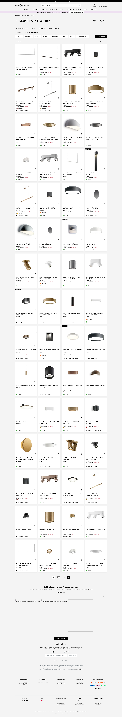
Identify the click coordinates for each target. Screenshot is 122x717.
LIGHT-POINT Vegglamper (38, 28)
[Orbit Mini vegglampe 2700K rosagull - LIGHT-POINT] (26, 343)
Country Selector (61, 705)
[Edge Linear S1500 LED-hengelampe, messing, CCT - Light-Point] (96, 487)
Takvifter (44, 9)
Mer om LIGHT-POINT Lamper (31, 32)
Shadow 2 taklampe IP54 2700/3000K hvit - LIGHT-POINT (95, 243)
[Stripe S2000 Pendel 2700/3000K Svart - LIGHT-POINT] (49, 60)
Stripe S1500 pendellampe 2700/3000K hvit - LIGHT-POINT (72, 173)
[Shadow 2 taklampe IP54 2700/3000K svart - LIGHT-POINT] (96, 343)
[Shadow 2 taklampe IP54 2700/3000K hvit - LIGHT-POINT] (96, 235)
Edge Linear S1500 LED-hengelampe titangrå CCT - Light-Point (48, 102)
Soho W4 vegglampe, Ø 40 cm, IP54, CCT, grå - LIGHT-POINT (95, 207)
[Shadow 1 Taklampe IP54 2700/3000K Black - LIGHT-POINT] (73, 200)
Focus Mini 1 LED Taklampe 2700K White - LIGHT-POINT (48, 277)
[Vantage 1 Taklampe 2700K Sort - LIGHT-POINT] (26, 522)
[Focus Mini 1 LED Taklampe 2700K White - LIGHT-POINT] (49, 271)
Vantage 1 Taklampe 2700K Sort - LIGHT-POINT (24, 530)
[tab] (19, 36)
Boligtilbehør (98, 704)
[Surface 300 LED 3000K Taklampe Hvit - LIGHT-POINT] (73, 343)
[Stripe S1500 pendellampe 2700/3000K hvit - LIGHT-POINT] (73, 165)
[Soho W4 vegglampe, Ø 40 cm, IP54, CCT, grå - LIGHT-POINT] (96, 200)
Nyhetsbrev (80, 682)
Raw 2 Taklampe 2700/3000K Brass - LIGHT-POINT (72, 458)
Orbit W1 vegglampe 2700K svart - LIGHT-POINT (25, 314)
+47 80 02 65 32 (24, 682)
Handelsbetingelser (61, 703)
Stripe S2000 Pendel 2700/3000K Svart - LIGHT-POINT (49, 68)
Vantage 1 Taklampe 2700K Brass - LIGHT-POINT (71, 530)
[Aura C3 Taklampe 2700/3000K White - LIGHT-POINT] (96, 522)
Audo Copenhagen (98, 700)
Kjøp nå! (66, 12)
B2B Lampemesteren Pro (79, 704)
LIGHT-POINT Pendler (22, 28)
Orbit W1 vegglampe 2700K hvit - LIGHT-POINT (71, 564)
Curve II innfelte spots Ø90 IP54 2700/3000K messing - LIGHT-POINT (48, 138)
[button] (35, 64)
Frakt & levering (61, 682)
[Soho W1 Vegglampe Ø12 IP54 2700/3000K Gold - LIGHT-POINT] (26, 451)
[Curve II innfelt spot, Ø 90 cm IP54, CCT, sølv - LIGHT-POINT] (96, 130)
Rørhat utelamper (53, 28)
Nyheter (78, 9)
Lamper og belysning (19, 15)
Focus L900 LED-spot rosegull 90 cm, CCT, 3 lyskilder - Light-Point (25, 102)
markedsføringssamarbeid (79, 705)
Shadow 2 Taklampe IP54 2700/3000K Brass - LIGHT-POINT (95, 102)
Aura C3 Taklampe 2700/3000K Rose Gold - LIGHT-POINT (48, 494)
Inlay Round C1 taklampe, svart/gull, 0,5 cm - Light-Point (72, 494)
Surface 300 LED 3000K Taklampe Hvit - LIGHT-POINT (72, 350)
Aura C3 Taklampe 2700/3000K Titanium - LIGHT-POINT (47, 173)
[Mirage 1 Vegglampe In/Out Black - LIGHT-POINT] (26, 487)
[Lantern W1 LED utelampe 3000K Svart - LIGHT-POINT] (49, 343)
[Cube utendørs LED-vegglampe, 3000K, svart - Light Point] (96, 60)
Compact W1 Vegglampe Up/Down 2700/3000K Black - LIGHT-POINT (48, 207)
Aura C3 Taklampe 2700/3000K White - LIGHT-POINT (96, 530)
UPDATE (77, 12)
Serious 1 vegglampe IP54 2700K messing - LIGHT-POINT (47, 564)
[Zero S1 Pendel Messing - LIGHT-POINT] (26, 379)
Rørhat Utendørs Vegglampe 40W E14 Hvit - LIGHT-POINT (72, 138)
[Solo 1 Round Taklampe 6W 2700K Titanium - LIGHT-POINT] (73, 271)
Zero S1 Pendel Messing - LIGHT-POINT (26, 385)
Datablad (20, 108)
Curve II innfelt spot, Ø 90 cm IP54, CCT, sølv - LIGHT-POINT (94, 138)
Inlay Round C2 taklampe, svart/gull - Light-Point (25, 422)
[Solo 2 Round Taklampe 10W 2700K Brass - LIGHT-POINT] (49, 522)
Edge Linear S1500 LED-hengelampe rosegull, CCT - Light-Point (25, 207)
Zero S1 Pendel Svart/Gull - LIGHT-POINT (71, 314)
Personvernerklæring (61, 704)
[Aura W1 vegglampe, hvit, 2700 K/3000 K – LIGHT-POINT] (49, 415)
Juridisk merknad (61, 701)
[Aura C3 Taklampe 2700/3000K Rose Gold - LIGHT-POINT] (49, 487)
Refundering (61, 684)
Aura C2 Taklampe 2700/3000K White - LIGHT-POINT (96, 277)
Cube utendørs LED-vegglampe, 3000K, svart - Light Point (95, 68)
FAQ (24, 684)
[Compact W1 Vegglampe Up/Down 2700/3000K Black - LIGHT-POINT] (49, 200)
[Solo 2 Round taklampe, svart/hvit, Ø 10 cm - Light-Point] (49, 379)
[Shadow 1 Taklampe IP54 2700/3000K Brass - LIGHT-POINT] (49, 307)
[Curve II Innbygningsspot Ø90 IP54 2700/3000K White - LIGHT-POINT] (96, 556)
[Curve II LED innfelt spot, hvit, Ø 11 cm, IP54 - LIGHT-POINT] (49, 451)
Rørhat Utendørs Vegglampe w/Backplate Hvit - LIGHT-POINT (71, 243)
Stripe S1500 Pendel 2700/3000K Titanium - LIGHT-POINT (24, 564)
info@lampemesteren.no (23, 683)
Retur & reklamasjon (61, 683)
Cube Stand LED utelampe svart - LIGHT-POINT (94, 173)
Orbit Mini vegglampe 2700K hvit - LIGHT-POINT (25, 173)
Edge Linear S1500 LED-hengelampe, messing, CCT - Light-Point (95, 494)
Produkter (19, 32)
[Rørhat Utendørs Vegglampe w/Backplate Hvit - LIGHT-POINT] (73, 235)
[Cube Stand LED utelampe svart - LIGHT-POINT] (96, 165)
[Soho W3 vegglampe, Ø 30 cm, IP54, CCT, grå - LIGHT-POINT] (49, 235)
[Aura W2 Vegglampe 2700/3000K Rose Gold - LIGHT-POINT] (26, 130)
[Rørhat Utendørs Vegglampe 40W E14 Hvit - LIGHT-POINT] (73, 130)
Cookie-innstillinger (79, 701)
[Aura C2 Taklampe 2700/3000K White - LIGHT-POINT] (96, 271)
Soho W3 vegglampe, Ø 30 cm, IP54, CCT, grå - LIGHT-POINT (48, 243)
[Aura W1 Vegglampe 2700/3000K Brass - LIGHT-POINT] (73, 415)
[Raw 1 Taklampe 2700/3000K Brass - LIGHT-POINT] (26, 271)
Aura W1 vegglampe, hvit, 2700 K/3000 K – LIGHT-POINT (49, 422)
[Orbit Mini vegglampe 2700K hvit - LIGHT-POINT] (26, 165)
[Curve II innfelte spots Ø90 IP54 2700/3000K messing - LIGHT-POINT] (49, 130)
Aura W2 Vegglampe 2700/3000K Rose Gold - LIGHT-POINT (26, 138)
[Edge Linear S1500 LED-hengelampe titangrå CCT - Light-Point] (49, 95)
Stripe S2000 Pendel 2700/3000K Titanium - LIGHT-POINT (24, 68)
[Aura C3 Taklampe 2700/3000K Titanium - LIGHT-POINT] (49, 165)
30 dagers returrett (79, 683)
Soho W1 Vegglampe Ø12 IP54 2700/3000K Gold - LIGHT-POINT (24, 458)
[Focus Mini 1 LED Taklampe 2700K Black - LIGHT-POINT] (96, 451)
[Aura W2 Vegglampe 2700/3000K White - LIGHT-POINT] (96, 307)
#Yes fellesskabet (79, 700)
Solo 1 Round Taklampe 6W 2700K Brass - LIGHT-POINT (71, 102)
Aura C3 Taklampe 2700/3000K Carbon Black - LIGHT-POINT (72, 68)
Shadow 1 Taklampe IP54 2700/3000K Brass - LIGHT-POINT (49, 314)
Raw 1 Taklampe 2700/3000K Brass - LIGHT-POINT (25, 277)
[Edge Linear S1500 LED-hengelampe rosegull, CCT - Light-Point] (26, 200)
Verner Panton (98, 701)
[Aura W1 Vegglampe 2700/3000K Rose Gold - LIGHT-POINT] (73, 379)
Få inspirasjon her (60, 638)
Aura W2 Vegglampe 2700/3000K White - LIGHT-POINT (94, 314)
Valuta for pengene (98, 703)
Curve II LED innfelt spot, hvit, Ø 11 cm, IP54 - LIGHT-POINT (49, 458)
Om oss (61, 700)
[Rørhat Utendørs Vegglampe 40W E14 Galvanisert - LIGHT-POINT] (26, 235)
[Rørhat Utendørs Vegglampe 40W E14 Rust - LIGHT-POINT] (96, 379)
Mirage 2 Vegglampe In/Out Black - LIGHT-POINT (94, 422)
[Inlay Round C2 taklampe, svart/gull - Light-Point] (26, 415)
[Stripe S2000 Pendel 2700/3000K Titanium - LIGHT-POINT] (26, 60)
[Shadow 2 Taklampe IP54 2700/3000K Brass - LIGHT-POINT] (96, 95)
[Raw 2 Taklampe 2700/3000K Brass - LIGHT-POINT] (73, 451)
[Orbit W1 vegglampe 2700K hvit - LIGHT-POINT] (73, 556)
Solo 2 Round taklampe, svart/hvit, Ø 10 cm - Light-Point (48, 386)
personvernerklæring (79, 669)
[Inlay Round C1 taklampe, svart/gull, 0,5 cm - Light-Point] (73, 487)
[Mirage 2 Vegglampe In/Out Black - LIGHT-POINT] (96, 415)
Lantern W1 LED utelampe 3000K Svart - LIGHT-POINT (49, 350)
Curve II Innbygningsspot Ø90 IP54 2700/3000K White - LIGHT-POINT (94, 564)
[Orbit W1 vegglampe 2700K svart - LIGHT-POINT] (26, 307)
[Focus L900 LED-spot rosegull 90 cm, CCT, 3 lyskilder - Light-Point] (26, 95)
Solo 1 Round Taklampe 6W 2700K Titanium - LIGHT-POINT (71, 277)
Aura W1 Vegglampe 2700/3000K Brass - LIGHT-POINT (72, 422)
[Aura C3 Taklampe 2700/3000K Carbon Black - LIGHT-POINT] (73, 60)
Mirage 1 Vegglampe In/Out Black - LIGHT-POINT (25, 494)
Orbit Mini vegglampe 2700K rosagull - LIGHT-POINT (26, 350)
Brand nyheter (79, 703)
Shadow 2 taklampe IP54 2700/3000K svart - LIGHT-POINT (95, 350)
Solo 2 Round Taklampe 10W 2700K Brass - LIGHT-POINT (48, 530)
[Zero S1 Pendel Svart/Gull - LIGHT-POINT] (73, 307)
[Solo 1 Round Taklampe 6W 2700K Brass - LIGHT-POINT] (73, 95)
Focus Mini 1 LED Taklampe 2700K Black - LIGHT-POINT (94, 458)
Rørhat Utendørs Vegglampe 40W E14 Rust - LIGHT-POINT (95, 386)
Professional (94, 9)
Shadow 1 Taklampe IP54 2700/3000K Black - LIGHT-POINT (72, 207)
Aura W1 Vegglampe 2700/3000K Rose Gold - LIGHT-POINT (72, 386)
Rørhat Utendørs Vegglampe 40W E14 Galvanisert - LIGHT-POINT (25, 243)
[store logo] (22, 5)
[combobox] (61, 5)
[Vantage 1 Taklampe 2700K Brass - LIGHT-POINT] (73, 522)
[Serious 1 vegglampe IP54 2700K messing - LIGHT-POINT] (49, 556)
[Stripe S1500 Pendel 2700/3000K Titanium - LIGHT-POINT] (26, 556)
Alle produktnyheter (98, 705)
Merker (24, 15)
